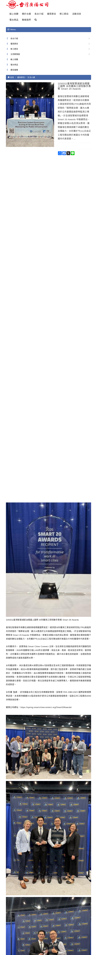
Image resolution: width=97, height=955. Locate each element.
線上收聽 (13, 14)
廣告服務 (14, 70)
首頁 (12, 77)
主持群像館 (15, 54)
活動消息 (76, 14)
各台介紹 (39, 14)
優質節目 (51, 14)
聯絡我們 (26, 20)
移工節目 (64, 14)
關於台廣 (26, 14)
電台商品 (13, 20)
